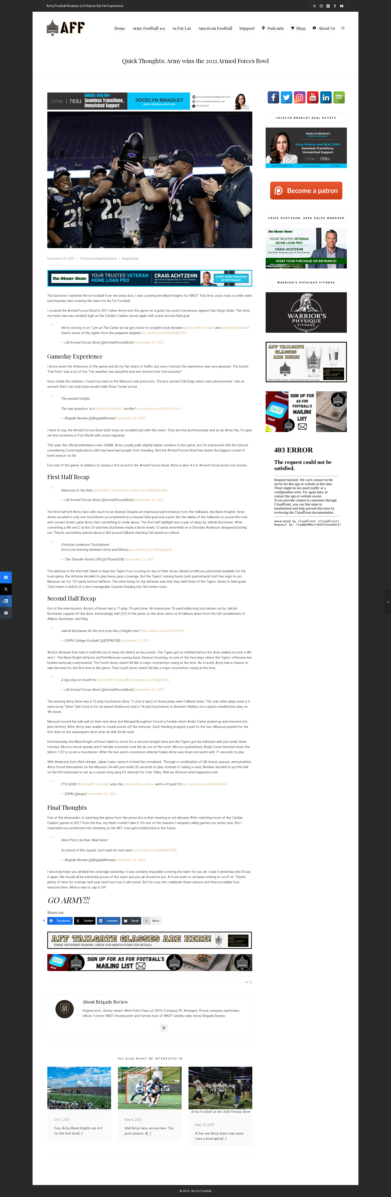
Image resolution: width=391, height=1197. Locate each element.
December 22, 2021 (149, 342)
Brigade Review (106, 258)
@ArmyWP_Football (199, 328)
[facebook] (335, 6)
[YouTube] (313, 97)
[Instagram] (299, 97)
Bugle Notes (130, 258)
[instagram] (322, 6)
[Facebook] (273, 97)
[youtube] (342, 6)
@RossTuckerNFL (109, 409)
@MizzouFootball (234, 328)
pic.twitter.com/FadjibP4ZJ (149, 680)
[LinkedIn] (326, 97)
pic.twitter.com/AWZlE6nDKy (145, 490)
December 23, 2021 (130, 418)
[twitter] (315, 6)
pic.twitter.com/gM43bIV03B (154, 850)
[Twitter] (164, 1028)
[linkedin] (329, 6)
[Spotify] (339, 97)
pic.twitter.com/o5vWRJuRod (204, 784)
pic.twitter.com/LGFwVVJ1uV (158, 409)
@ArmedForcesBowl (138, 784)
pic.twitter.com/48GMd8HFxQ (164, 333)
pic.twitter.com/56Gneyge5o (151, 550)
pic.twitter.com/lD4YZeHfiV (163, 631)
